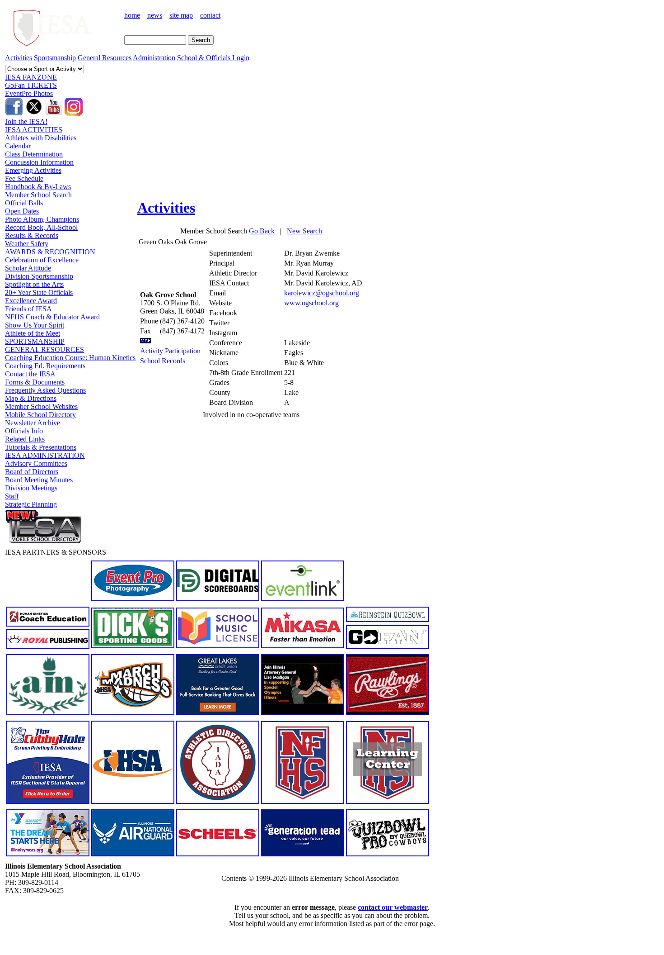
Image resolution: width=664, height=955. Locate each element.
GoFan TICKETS (31, 85)
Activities (18, 58)
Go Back (262, 231)
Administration (154, 58)
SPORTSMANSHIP (35, 341)
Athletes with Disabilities (40, 138)
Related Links (25, 439)
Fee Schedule (24, 178)
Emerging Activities (33, 170)
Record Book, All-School (41, 227)
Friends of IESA (28, 309)
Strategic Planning (31, 504)
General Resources (104, 58)
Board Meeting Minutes (39, 480)
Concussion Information (39, 162)
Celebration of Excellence (42, 260)
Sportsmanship (55, 58)
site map (181, 15)
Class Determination (34, 154)
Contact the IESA (30, 374)
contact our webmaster (393, 907)
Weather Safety (26, 243)
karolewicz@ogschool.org (321, 293)
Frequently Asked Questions (45, 390)
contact (210, 15)
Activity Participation (170, 351)
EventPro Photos (29, 93)
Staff (12, 496)
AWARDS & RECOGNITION (50, 252)
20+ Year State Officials (39, 292)
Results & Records (31, 235)
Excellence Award (31, 300)
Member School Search (38, 195)
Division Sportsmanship (39, 276)
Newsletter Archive (32, 423)
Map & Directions (30, 398)
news (154, 15)
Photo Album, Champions (42, 219)
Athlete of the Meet (32, 333)
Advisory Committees (36, 463)
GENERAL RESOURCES (44, 349)
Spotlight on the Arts (34, 284)
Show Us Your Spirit (34, 325)
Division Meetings (31, 488)
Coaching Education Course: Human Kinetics (70, 357)
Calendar (18, 146)
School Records (162, 361)
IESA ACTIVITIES (33, 129)
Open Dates (22, 211)
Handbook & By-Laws (38, 186)
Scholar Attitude (28, 268)
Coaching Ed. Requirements (45, 366)
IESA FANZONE (31, 77)
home (132, 15)
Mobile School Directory (40, 414)
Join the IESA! (26, 121)
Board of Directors (31, 471)
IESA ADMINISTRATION (45, 455)
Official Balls (24, 203)
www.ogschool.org (311, 303)
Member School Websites (41, 406)
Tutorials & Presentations (40, 447)
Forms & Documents (35, 382)
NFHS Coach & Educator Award (52, 317)
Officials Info (24, 431)
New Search (304, 231)
